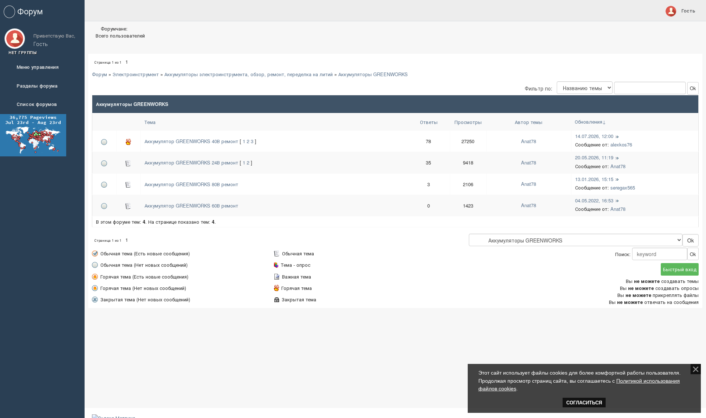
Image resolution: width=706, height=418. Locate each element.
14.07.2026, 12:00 (594, 135)
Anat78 (528, 141)
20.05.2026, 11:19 (594, 157)
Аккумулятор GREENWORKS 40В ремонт (191, 141)
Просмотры (468, 121)
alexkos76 (621, 144)
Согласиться (584, 402)
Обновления (588, 121)
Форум (99, 74)
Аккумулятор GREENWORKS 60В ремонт (191, 205)
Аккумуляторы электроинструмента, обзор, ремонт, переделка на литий (248, 74)
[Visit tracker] (33, 134)
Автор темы (528, 121)
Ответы (429, 121)
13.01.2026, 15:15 (594, 179)
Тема (150, 121)
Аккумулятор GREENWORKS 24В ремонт (191, 162)
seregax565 (622, 187)
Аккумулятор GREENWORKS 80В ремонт (191, 184)
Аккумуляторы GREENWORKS (373, 74)
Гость (688, 10)
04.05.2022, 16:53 (594, 200)
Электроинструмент (136, 74)
